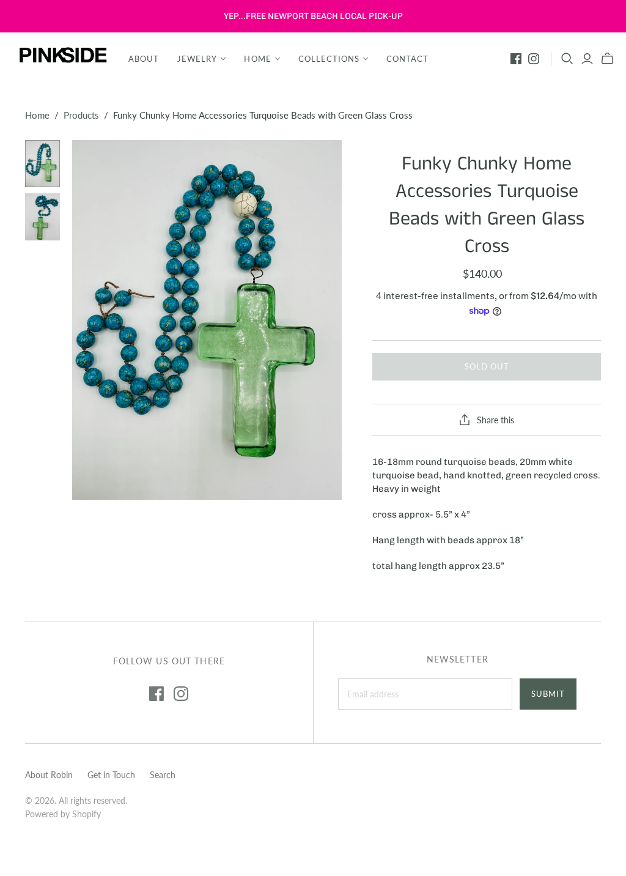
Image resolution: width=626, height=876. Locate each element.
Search (162, 775)
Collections (328, 59)
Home (257, 59)
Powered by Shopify (63, 814)
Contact (407, 59)
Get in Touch (111, 775)
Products (81, 115)
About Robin (49, 775)
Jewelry (197, 59)
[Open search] (567, 59)
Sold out (487, 366)
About (143, 59)
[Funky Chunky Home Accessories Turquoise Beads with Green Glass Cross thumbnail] (43, 163)
